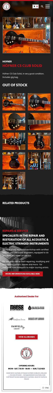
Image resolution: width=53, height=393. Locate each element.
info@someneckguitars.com (34, 375)
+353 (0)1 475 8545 (15, 375)
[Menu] (48, 6)
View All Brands (26, 337)
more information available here (22, 273)
